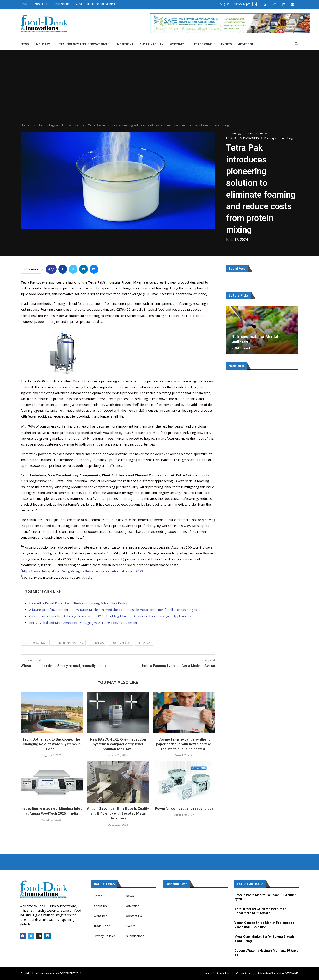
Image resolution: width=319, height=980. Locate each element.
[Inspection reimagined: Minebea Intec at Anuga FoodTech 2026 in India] (52, 782)
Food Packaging (34, 642)
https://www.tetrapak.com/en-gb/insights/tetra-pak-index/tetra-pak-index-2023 (82, 571)
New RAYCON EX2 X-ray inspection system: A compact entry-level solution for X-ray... (118, 744)
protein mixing (120, 642)
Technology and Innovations (83, 44)
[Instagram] (274, 4)
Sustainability (151, 44)
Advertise (245, 44)
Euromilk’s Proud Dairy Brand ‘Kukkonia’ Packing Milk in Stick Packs (78, 603)
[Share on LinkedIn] (83, 269)
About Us (41, 4)
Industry (42, 44)
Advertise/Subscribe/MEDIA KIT (97, 4)
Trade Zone (203, 44)
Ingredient (124, 44)
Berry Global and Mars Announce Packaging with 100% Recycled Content (83, 622)
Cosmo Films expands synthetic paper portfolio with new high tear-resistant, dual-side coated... (184, 744)
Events (226, 44)
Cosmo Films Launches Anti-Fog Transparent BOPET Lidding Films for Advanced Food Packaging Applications (110, 616)
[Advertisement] (159, 90)
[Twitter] (265, 4)
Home (24, 4)
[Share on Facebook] (62, 269)
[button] (230, 329)
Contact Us (61, 4)
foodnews (97, 642)
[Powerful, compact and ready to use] (184, 782)
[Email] (292, 4)
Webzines (177, 44)
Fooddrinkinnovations (67, 642)
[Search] (296, 44)
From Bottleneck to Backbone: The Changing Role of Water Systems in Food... (52, 744)
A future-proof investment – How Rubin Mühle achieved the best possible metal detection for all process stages (113, 609)
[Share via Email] (94, 269)
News (25, 44)
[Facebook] (256, 4)
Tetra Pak (144, 642)
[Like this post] (52, 269)
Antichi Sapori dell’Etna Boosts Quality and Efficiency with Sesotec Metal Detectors (118, 813)
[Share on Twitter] (73, 269)
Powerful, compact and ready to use (184, 808)
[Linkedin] (283, 4)
